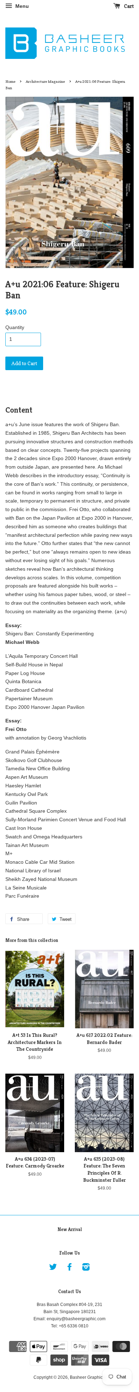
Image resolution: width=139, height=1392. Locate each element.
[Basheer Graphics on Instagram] (86, 1268)
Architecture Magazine (45, 81)
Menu (21, 6)
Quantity (14, 327)
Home (10, 81)
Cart (128, 6)
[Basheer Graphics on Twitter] (53, 1268)
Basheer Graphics (87, 1377)
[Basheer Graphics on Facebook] (69, 1268)
